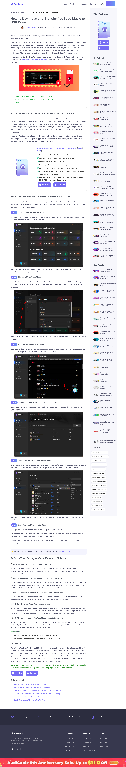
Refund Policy (87, 746)
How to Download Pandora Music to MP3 (107, 187)
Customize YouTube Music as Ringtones (106, 394)
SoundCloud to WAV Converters (106, 408)
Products (73, 4)
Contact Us (104, 746)
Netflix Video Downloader (99, 489)
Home (65, 4)
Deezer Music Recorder (98, 477)
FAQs (17, 102)
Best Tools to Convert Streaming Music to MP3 (107, 214)
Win (80, 148)
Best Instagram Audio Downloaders (106, 373)
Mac (39, 150)
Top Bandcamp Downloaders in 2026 (106, 346)
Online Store (86, 743)
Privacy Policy (69, 746)
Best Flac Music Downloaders (105, 380)
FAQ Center (104, 743)
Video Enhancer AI (97, 501)
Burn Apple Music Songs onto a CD (107, 132)
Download (83, 4)
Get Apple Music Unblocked (105, 105)
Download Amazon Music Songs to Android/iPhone (108, 146)
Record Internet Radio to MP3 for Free (107, 339)
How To (101, 4)
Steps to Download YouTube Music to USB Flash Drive (34, 99)
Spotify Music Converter (98, 461)
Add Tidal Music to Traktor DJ (106, 166)
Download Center (88, 739)
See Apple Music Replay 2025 (107, 318)
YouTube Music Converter (99, 481)
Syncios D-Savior (65, 551)
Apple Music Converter (98, 469)
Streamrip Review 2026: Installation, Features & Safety (107, 422)
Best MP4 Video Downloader (100, 456)
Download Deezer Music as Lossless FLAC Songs (107, 173)
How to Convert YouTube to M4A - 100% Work (31, 684)
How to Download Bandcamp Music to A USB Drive (32, 687)
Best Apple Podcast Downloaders (106, 118)
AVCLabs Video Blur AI (98, 509)
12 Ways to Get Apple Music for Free (106, 98)
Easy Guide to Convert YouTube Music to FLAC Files (32, 697)
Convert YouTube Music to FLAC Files (107, 332)
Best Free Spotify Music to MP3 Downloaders (107, 221)
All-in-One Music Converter (99, 452)
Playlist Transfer (96, 497)
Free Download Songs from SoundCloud (107, 180)
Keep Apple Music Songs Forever (107, 139)
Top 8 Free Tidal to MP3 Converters (107, 242)
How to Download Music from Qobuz (107, 201)
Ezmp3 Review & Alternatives (105, 401)
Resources (23, 12)
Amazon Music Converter (99, 465)
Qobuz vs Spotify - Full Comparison (107, 414)
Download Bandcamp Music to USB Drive (106, 360)
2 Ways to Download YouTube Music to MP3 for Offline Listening (37, 694)
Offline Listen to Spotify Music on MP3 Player (107, 291)
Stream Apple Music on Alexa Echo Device (107, 125)
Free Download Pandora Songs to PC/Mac (107, 298)
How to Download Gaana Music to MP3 (107, 208)
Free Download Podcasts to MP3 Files (107, 277)
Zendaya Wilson (31, 27)
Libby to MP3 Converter (98, 493)
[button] (44, 184)
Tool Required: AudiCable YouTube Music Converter (34, 96)
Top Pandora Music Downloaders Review (106, 249)
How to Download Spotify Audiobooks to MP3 (108, 77)
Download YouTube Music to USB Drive (106, 194)
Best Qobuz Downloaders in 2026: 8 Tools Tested (108, 441)
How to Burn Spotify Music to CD (106, 84)
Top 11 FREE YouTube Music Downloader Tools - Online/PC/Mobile (37, 691)
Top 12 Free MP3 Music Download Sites (107, 270)
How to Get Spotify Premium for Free (106, 63)
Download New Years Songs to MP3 (106, 353)
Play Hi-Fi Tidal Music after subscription (107, 160)
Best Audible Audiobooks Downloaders (107, 366)
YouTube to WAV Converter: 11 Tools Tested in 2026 (106, 431)
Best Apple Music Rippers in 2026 (108, 111)
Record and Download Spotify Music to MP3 (107, 70)
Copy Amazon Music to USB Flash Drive (107, 153)
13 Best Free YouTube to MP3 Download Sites (107, 256)
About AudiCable (70, 739)
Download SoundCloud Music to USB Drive (107, 311)
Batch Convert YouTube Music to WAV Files (29, 700)
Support (93, 4)
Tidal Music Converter (98, 473)
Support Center (105, 739)
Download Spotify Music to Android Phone (107, 91)
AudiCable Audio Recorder (20, 119)
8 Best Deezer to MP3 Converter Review (106, 228)
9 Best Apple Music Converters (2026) (106, 235)
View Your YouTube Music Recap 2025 (106, 325)
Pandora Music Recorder (99, 485)
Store (111, 3)
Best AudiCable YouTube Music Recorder (57, 148)
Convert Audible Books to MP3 (108, 284)
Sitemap (67, 750)
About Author (69, 743)
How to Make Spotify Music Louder (106, 305)
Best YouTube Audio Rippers (106, 387)
